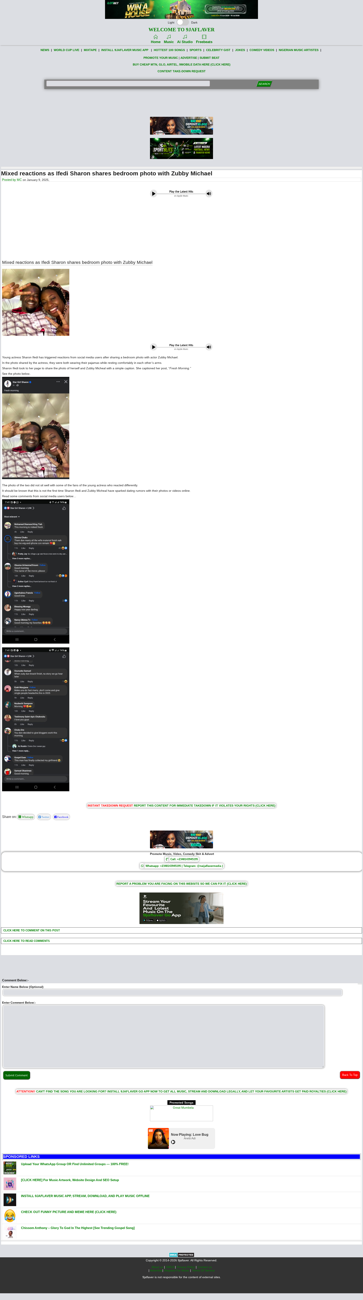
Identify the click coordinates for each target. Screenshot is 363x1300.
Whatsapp (27, 816)
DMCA (170, 1267)
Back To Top (350, 1075)
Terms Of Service (203, 1270)
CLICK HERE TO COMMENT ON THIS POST (31, 930)
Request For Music (177, 1270)
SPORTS (195, 50)
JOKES (240, 50)
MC (19, 179)
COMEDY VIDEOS (262, 50)
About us (157, 1267)
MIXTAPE (90, 50)
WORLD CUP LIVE (66, 50)
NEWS (45, 50)
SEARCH (264, 83)
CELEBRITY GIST (218, 50)
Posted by (9, 179)
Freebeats (204, 42)
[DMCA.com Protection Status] (181, 1256)
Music (169, 42)
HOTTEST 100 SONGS (169, 50)
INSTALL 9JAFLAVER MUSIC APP (124, 50)
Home (155, 42)
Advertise (156, 1270)
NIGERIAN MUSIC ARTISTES (298, 50)
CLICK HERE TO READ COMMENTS (26, 940)
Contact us (204, 1267)
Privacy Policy (186, 1267)
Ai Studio (185, 42)
